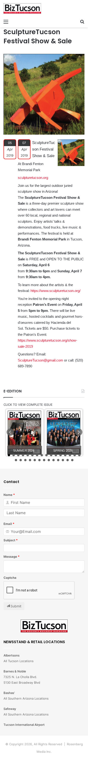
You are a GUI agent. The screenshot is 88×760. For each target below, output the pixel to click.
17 (16, 460)
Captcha (10, 577)
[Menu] (6, 21)
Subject (9, 540)
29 (72, 460)
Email (8, 524)
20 (30, 460)
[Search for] (82, 21)
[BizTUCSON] (22, 8)
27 (63, 460)
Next (78, 432)
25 (53, 460)
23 (44, 460)
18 (20, 460)
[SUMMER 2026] (24, 432)
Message (10, 556)
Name (8, 495)
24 (49, 460)
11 (56, 455)
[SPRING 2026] (63, 432)
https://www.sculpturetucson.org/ (55, 291)
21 (35, 460)
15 (74, 455)
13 (65, 455)
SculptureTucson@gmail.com (40, 360)
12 (60, 455)
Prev (10, 432)
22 (39, 460)
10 (51, 455)
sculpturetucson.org (33, 178)
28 (67, 460)
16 (79, 455)
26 (58, 460)
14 (70, 455)
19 (25, 460)
